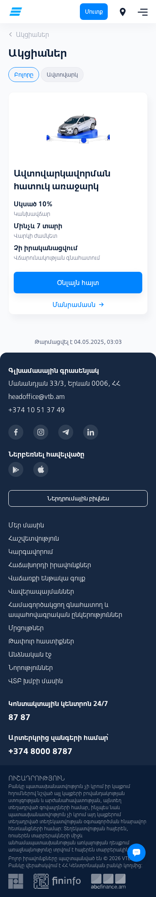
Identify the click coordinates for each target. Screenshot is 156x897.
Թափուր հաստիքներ (41, 641)
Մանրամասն (74, 304)
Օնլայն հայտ (78, 282)
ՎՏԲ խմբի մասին (35, 681)
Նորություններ (30, 667)
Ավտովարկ (62, 74)
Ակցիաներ (32, 34)
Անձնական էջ (30, 654)
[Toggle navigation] (140, 11)
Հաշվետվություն (33, 538)
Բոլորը (23, 74)
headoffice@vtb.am (36, 396)
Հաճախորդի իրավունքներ (49, 565)
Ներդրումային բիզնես (78, 498)
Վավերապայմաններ (41, 591)
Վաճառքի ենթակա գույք (46, 578)
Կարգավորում (30, 551)
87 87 (19, 717)
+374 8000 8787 (40, 751)
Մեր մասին (26, 525)
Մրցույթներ (26, 628)
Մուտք (94, 11)
